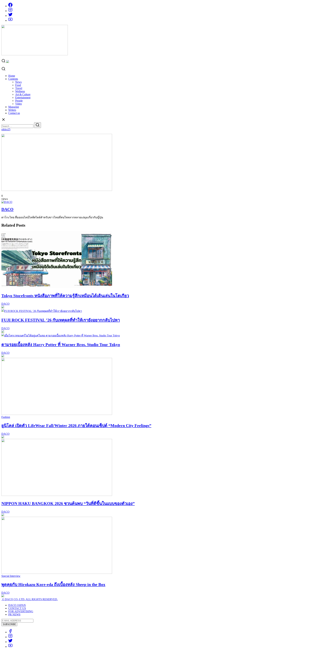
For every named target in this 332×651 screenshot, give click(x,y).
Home (11, 75)
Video (18, 103)
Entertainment (22, 97)
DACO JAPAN (17, 605)
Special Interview (10, 575)
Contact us (14, 113)
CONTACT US (17, 608)
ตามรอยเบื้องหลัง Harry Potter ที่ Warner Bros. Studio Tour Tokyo (60, 344)
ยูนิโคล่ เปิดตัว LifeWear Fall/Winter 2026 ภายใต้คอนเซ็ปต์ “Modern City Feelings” (76, 425)
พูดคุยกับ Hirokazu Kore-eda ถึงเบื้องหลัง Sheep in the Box (53, 584)
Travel (18, 88)
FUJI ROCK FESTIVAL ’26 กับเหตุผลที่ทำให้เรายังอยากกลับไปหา (60, 320)
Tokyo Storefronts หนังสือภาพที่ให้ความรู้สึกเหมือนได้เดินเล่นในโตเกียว (65, 295)
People (19, 100)
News (18, 81)
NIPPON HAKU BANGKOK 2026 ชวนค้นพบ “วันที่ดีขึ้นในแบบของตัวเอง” (68, 503)
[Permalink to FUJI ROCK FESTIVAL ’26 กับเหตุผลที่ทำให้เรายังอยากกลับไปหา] (41, 311)
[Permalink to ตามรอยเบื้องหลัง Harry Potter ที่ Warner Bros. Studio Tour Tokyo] (60, 335)
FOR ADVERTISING (20, 611)
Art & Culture (22, 94)
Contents (13, 78)
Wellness (20, 91)
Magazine (13, 106)
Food (18, 85)
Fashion (5, 417)
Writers (12, 109)
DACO (7, 209)
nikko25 (5, 129)
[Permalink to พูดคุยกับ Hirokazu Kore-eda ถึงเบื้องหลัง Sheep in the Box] (56, 572)
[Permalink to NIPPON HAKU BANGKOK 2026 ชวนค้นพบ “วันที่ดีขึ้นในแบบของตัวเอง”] (56, 494)
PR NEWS (14, 614)
